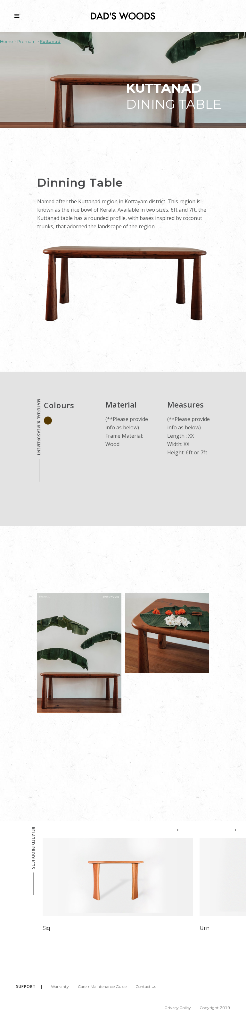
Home (6, 41)
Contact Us (145, 986)
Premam (26, 41)
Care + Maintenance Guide (102, 986)
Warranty (60, 986)
